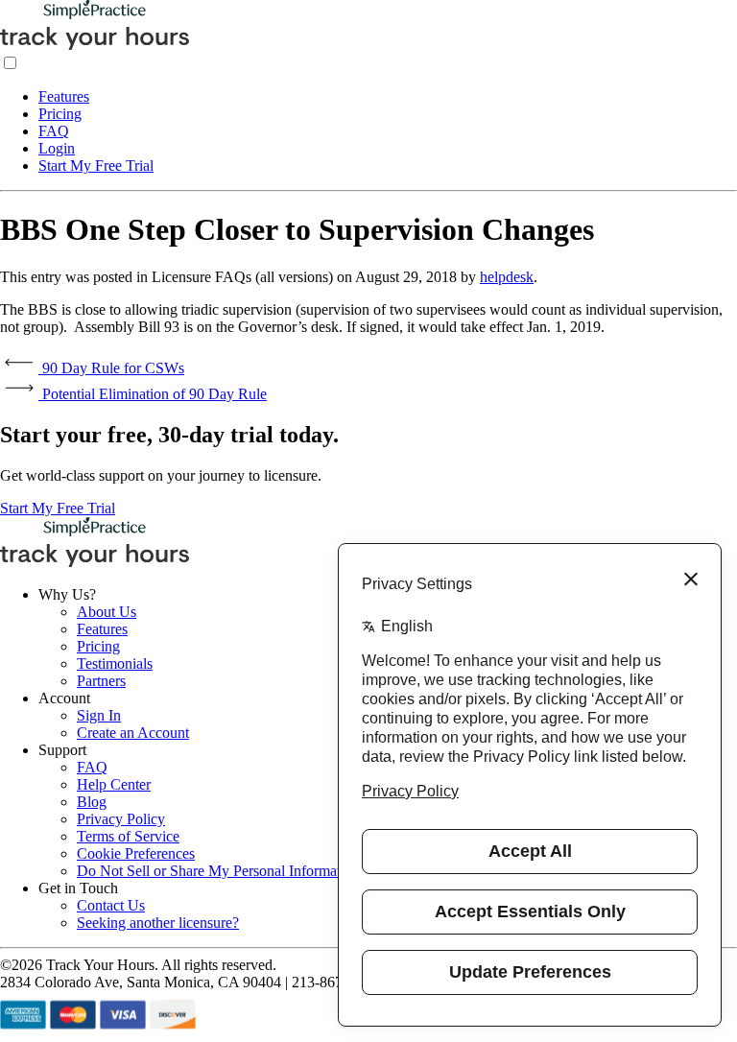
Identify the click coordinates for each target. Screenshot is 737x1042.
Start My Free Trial (96, 165)
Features (63, 96)
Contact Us (111, 905)
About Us (106, 612)
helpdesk (507, 277)
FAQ (53, 131)
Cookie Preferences (136, 853)
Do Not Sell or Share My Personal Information (218, 871)
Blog (92, 801)
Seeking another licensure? (158, 922)
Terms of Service (128, 836)
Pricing (60, 114)
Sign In (99, 715)
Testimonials (115, 663)
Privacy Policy (121, 819)
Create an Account (133, 732)
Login (56, 148)
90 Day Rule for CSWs (111, 368)
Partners (101, 681)
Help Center (114, 784)
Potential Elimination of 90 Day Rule (152, 394)
